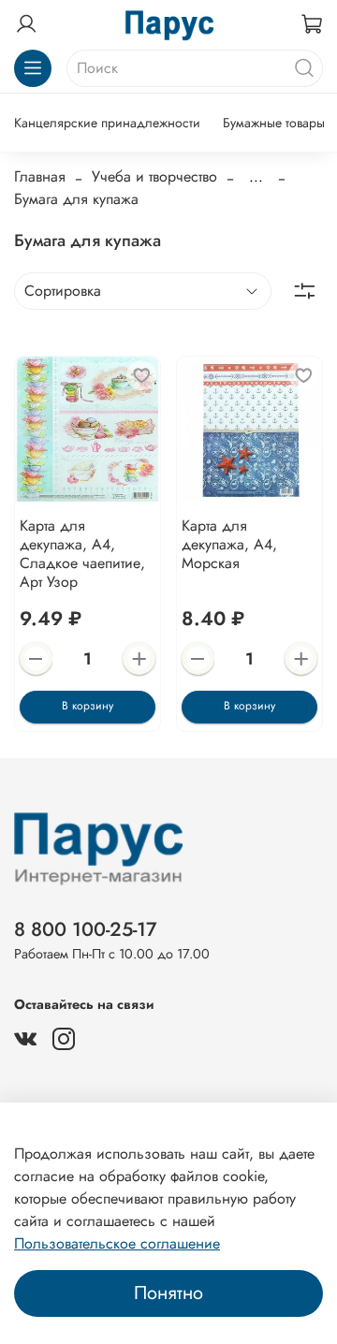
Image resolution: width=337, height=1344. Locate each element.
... (256, 176)
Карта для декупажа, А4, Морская (229, 544)
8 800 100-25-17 (85, 929)
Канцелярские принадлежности (107, 122)
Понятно (168, 1293)
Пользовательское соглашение (117, 1243)
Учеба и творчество (154, 176)
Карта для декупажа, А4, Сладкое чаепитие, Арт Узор (82, 553)
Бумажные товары (274, 122)
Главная (40, 176)
